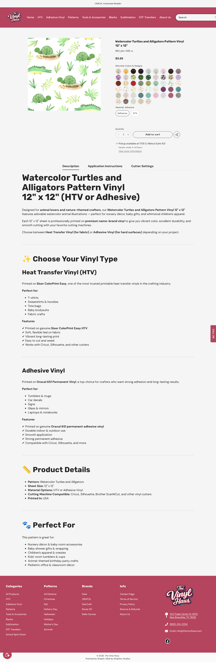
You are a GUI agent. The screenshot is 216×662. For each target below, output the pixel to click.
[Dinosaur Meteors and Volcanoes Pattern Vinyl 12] (170, 77)
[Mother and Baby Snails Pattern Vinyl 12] (170, 95)
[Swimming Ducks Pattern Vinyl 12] (155, 83)
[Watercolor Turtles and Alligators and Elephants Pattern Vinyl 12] (163, 83)
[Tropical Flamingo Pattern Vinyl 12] (133, 101)
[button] (9, 4)
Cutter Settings (142, 166)
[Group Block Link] (108, 614)
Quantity (119, 129)
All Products (12, 594)
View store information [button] (130, 151)
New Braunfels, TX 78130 (183, 617)
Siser (84, 594)
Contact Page (127, 594)
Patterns (10, 609)
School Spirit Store (16, 634)
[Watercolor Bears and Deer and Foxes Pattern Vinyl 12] (140, 89)
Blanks (9, 619)
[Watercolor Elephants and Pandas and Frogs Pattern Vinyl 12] (148, 89)
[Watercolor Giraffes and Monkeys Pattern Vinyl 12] (133, 89)
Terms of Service (129, 599)
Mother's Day (51, 624)
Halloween (49, 614)
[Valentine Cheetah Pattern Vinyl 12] (163, 89)
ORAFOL (86, 599)
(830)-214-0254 (179, 624)
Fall (46, 604)
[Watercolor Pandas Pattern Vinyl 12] (170, 83)
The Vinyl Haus (112, 655)
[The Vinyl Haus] (14, 17)
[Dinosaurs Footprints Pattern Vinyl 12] (140, 77)
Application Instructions (105, 166)
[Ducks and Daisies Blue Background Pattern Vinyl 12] (140, 83)
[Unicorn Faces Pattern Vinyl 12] (133, 95)
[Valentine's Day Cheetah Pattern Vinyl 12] (178, 71)
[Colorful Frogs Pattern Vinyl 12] (170, 71)
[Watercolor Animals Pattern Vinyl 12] (155, 89)
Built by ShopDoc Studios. (118, 658)
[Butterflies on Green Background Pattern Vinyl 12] (178, 95)
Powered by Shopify (95, 658)
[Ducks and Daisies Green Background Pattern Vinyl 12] (148, 83)
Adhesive (122, 113)
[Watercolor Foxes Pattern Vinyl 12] (178, 83)
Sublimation (12, 624)
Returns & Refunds (130, 609)
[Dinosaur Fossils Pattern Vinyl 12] (163, 77)
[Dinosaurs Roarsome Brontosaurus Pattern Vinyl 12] (155, 77)
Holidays (48, 619)
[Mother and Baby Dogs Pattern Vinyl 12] (163, 95)
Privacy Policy (127, 604)
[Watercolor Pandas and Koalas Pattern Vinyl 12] (125, 89)
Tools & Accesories (16, 614)
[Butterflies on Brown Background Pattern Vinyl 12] (125, 101)
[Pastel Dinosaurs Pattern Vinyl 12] (125, 77)
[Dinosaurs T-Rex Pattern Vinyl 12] (148, 77)
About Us (125, 614)
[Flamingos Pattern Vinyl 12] (140, 71)
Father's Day (50, 609)
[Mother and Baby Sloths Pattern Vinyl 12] (140, 95)
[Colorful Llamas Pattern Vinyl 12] (133, 71)
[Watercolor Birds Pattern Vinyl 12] (118, 89)
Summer (48, 629)
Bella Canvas (89, 614)
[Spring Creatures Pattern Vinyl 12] (118, 95)
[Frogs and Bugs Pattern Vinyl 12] (125, 95)
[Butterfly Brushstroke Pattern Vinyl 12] (118, 77)
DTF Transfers (13, 629)
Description (70, 166)
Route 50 (87, 609)
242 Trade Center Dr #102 (184, 614)
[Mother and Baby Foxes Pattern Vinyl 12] (155, 95)
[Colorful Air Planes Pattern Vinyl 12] (155, 71)
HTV (135, 113)
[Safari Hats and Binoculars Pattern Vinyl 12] (140, 101)
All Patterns (50, 594)
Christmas (49, 599)
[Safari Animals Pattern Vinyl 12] (148, 101)
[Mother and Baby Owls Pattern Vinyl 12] (148, 95)
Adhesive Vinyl (14, 604)
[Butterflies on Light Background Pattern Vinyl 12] (118, 101)
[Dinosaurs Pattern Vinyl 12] (118, 71)
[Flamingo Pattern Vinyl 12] (125, 71)
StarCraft (87, 604)
